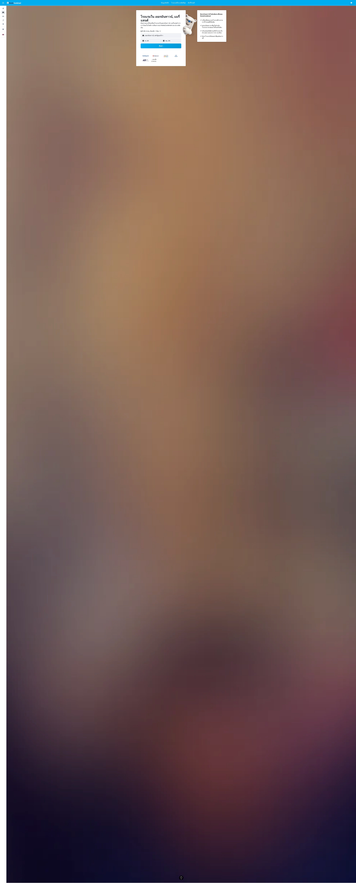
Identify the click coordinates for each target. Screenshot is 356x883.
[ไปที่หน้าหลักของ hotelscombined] (14, 3)
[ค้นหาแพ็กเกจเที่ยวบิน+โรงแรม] (3, 20)
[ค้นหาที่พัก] (3, 12)
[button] (3, 3)
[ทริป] (3, 29)
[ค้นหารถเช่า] (3, 16)
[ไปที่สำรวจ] (3, 24)
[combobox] (151, 31)
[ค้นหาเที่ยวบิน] (3, 8)
